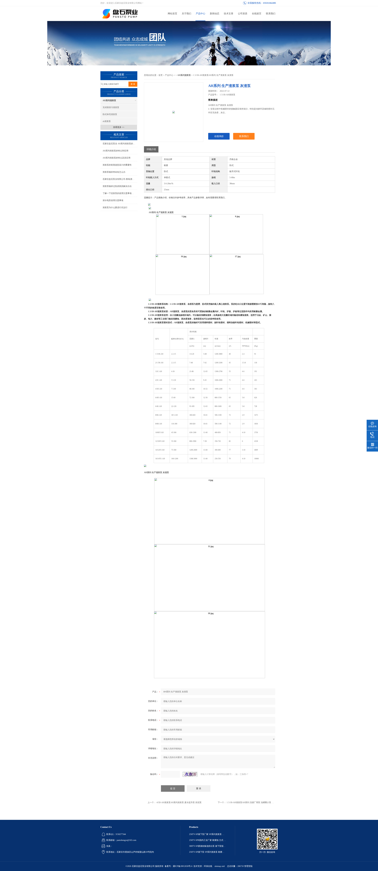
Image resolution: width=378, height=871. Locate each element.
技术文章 (228, 13)
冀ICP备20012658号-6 (182, 866)
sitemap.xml (220, 866)
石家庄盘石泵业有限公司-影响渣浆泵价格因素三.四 (120, 179)
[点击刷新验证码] (190, 774)
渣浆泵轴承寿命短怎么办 (114, 172)
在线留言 (256, 13)
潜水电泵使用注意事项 (113, 200)
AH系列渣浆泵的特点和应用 (115, 151)
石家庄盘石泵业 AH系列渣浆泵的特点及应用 (120, 144)
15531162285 (269, 3)
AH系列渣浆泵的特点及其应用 (116, 158)
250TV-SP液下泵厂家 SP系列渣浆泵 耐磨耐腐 (207, 834)
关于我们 (186, 13)
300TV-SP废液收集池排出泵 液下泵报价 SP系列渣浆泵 (207, 846)
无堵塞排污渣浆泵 (111, 107)
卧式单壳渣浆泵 (110, 114)
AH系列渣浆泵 (109, 100)
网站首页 (172, 13)
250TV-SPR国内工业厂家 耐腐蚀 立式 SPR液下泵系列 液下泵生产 (207, 840)
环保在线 (208, 866)
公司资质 (242, 13)
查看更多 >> (118, 127)
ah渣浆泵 (107, 121)
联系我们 (270, 13)
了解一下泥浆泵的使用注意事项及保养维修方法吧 (120, 193)
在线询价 (219, 136)
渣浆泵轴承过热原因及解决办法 (117, 186)
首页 (160, 75)
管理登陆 (248, 866)
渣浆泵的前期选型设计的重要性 (117, 165)
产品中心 (200, 13)
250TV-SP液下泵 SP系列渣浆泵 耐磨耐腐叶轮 (207, 852)
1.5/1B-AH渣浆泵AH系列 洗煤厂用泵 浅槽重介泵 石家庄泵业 (254, 802)
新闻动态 (214, 13)
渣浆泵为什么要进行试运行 (115, 207)
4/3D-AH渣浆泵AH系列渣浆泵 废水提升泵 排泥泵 (179, 802)
